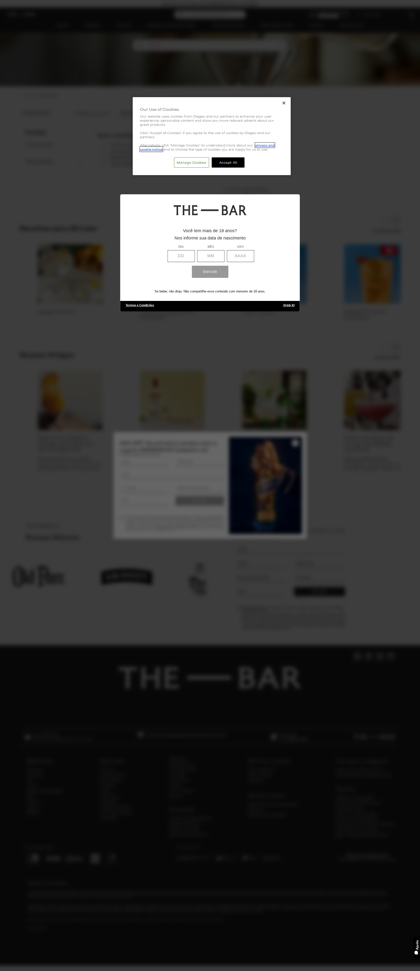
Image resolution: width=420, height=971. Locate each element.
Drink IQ (289, 305)
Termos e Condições (140, 305)
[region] (212, 136)
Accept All (228, 162)
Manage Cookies (191, 162)
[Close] (284, 103)
